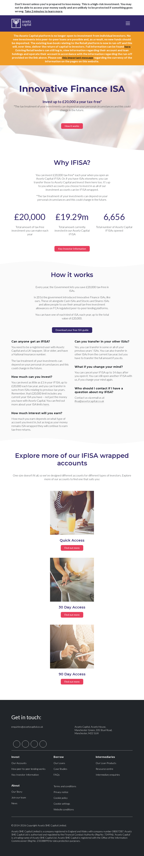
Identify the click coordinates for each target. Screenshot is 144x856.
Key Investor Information (72, 248)
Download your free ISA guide (72, 329)
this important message (78, 57)
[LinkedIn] (34, 744)
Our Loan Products (106, 763)
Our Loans (59, 763)
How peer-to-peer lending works (28, 768)
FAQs (57, 774)
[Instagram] (43, 744)
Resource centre (104, 768)
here (128, 46)
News (14, 803)
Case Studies (60, 768)
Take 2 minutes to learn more (43, 11)
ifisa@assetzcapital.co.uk (89, 401)
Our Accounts (19, 763)
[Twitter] (16, 744)
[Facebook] (25, 744)
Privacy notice (61, 792)
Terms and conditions (65, 786)
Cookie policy (61, 797)
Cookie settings (62, 803)
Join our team (18, 797)
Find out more (72, 547)
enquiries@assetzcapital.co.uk (27, 726)
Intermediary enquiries (108, 774)
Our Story (16, 791)
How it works (72, 125)
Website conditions (64, 809)
